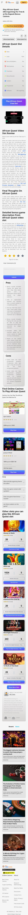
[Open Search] (17, 2)
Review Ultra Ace (14, 578)
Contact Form (17, 895)
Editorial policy (7, 31)
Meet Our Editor (18, 888)
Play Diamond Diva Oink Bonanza (14, 615)
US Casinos (5, 893)
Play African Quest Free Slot (14, 102)
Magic (19, 185)
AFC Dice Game (18, 907)
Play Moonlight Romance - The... (14, 648)
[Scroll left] (21, 35)
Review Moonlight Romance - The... (14, 645)
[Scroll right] (25, 35)
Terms (15, 898)
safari (24, 151)
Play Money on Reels (14, 549)
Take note (18, 166)
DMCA (15, 900)
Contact (18, 717)
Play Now (13, 430)
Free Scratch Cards (19, 903)
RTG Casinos (5, 896)
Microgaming (22, 154)
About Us (16, 879)
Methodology (13, 31)
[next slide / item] (22, 117)
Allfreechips (20, 225)
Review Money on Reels (14, 545)
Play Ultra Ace (14, 582)
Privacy (20, 898)
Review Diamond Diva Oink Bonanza (14, 611)
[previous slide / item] (6, 117)
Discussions (17, 891)
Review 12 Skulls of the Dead (14, 678)
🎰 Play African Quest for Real (13, 26)
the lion (22, 202)
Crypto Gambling (7, 884)
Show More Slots (14, 687)
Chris (9, 717)
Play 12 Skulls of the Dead (14, 682)
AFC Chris (9, 21)
